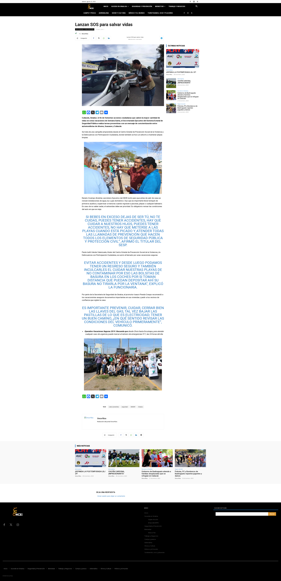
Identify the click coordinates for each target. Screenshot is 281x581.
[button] (196, 6)
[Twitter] (197, 1)
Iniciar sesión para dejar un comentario (111, 496)
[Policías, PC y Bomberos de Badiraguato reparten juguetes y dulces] (171, 108)
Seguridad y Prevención (142, 6)
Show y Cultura (119, 13)
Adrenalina (104, 13)
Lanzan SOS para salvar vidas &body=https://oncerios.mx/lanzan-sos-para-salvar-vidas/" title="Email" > (133, 38)
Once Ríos (85, 34)
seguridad (125, 407)
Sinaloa (140, 407)
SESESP (133, 407)
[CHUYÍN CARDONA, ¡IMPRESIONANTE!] (171, 83)
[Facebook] (190, 1)
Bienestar (159, 6)
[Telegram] (161, 38)
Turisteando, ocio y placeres (160, 13)
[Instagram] (193, 1)
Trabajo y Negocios (176, 6)
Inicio (106, 6)
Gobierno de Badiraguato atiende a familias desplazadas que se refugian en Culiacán (188, 95)
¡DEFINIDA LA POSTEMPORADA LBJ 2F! (181, 72)
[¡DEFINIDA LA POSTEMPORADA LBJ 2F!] (182, 58)
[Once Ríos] (77, 33)
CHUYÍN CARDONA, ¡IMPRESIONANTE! (184, 82)
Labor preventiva (114, 407)
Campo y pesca (89, 13)
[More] (141, 435)
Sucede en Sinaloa (119, 6)
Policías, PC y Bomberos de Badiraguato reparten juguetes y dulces (187, 108)
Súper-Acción (181, 104)
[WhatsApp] (103, 38)
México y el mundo (137, 13)
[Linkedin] (108, 38)
